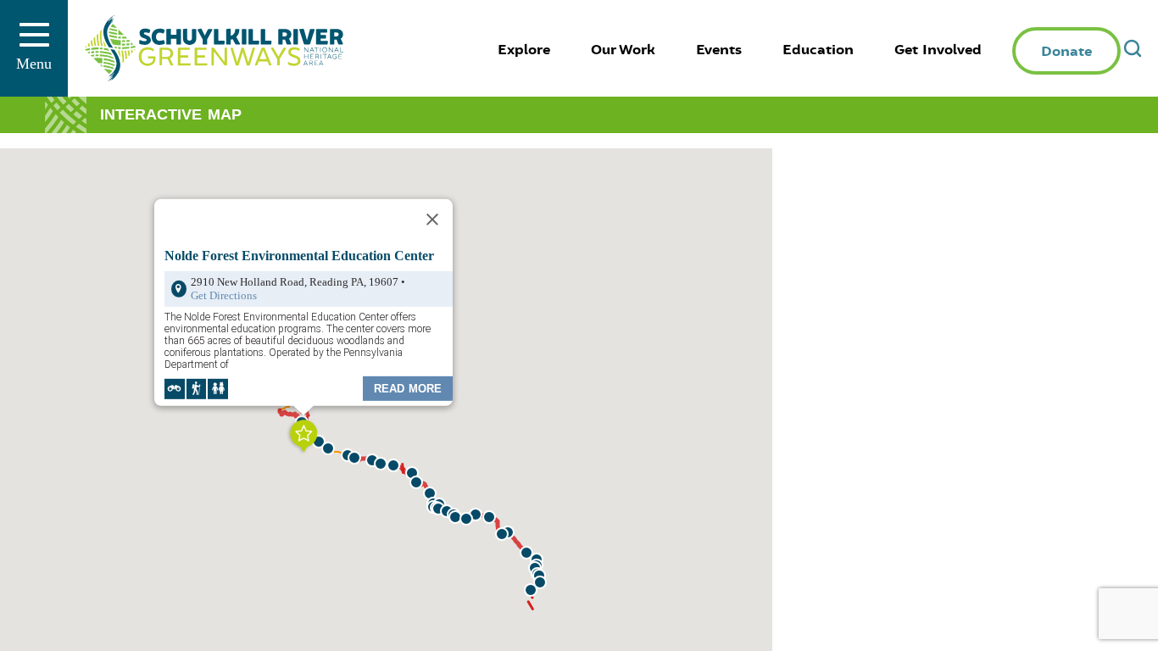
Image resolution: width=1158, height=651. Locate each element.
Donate (1066, 51)
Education (818, 50)
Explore (524, 50)
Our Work (623, 50)
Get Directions (224, 294)
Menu (34, 63)
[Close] (432, 218)
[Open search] (1133, 48)
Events (719, 50)
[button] (540, 582)
